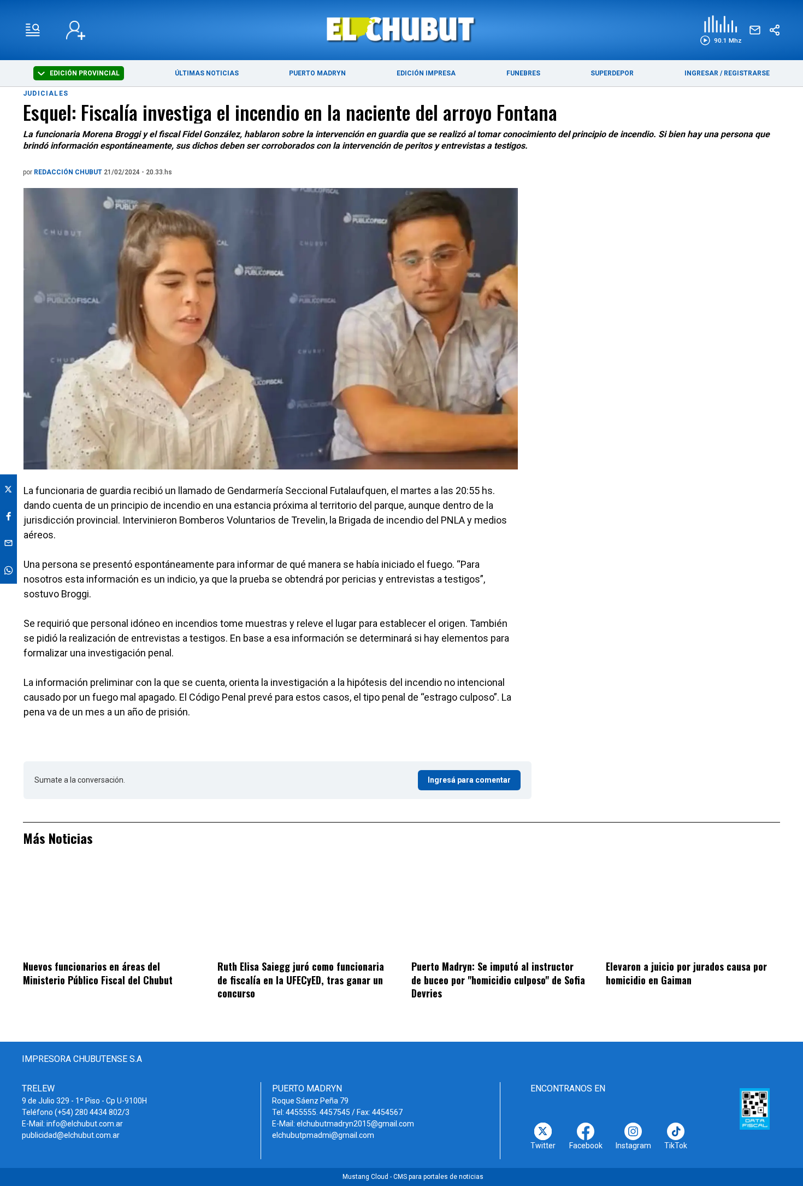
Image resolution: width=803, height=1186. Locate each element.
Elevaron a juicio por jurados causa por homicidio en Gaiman (686, 973)
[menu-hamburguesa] (32, 30)
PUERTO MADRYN (317, 73)
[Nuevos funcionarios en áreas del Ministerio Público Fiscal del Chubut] (110, 910)
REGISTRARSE (747, 73)
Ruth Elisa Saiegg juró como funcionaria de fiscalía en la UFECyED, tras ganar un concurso (300, 979)
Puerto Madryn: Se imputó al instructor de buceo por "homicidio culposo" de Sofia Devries (498, 979)
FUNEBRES (523, 73)
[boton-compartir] (774, 30)
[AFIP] (755, 1109)
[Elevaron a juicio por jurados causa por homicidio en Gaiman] (693, 910)
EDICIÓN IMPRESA (426, 73)
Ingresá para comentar (469, 780)
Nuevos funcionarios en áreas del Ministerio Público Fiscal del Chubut (98, 973)
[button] (720, 30)
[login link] (75, 30)
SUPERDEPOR (612, 73)
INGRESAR (701, 73)
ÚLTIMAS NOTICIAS (207, 73)
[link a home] (401, 29)
